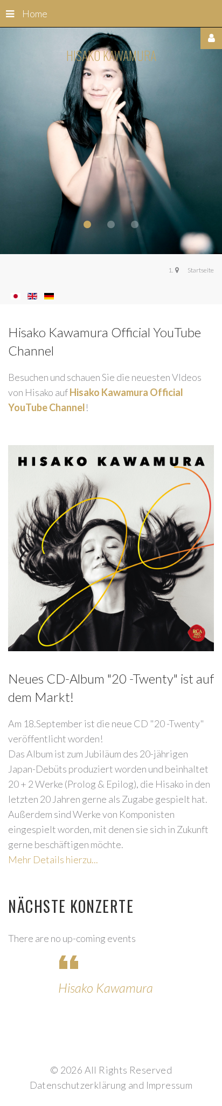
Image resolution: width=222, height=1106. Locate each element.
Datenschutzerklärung (78, 1085)
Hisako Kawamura (105, 987)
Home (34, 13)
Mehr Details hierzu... (53, 859)
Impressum (169, 1085)
